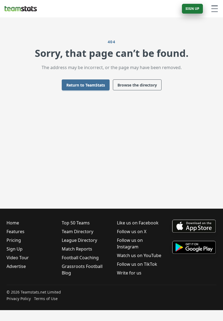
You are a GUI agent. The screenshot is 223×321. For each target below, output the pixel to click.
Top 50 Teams (76, 223)
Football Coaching (80, 258)
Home (13, 223)
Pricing (14, 240)
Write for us (129, 273)
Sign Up (192, 8)
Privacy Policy (19, 298)
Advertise (16, 266)
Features (15, 231)
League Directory (79, 240)
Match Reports (77, 249)
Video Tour (18, 258)
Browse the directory (137, 85)
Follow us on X (131, 231)
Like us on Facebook (138, 223)
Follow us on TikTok (137, 264)
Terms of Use (46, 298)
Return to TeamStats (85, 85)
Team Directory (77, 231)
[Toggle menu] (214, 9)
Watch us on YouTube (139, 255)
